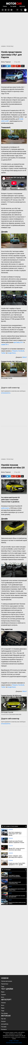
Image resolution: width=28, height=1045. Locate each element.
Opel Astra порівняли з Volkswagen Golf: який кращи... (15, 834)
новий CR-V (4, 344)
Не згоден (16, 1040)
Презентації (10, 46)
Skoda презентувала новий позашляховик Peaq (15, 883)
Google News (11, 353)
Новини (5, 6)
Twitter (6, 10)
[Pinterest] (18, 66)
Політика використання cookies (14, 1042)
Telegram (15, 351)
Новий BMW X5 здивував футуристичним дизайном (14, 876)
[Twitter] (8, 66)
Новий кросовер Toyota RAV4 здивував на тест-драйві (17, 864)
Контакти (4, 1029)
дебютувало (5, 508)
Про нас (3, 1018)
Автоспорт (22, 6)
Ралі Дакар (4, 1013)
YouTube (11, 10)
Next (24, 371)
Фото (2, 997)
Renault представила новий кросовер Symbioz (17, 903)
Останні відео (7, 869)
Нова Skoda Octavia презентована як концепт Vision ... (17, 889)
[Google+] (13, 66)
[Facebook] (3, 66)
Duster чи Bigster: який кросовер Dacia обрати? (16, 856)
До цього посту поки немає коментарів (11, 714)
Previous (4, 371)
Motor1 (24, 357)
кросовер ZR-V (18, 342)
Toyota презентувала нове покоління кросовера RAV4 (17, 896)
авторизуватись (5, 393)
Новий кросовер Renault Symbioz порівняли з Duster (16, 841)
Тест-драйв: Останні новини (11, 826)
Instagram (8, 10)
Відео (10, 872)
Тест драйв (13, 6)
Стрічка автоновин (6, 981)
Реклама (3, 1026)
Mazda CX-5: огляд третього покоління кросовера (17, 849)
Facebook (3, 10)
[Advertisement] (14, 28)
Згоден (11, 1040)
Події (2, 986)
